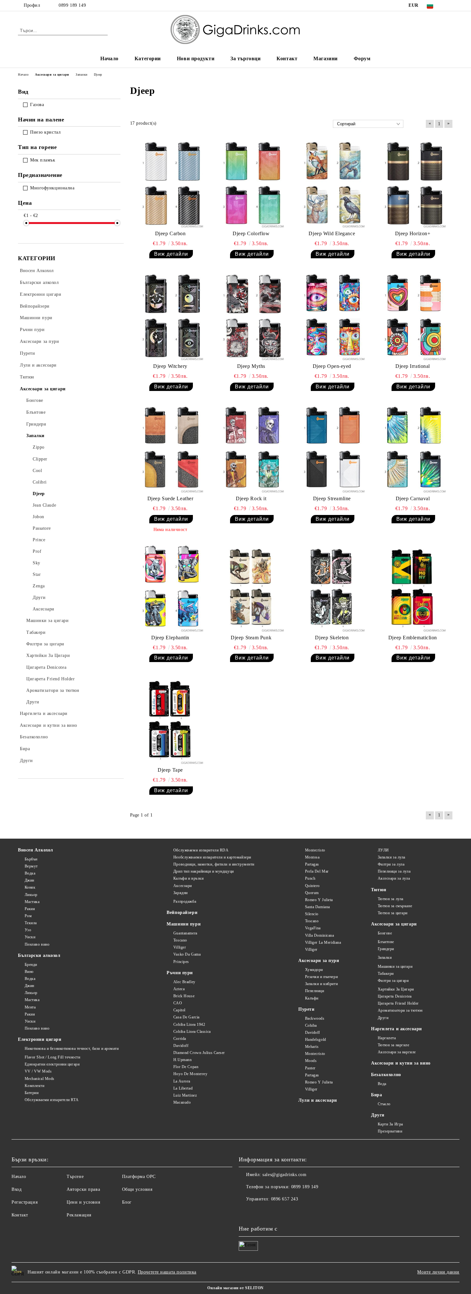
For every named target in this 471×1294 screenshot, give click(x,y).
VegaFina (313, 928)
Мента (30, 1007)
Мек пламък (42, 160)
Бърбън (31, 859)
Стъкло (384, 1104)
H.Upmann (182, 1060)
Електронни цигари (40, 1039)
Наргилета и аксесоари (396, 1028)
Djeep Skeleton (332, 637)
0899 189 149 (72, 5)
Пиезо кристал (45, 132)
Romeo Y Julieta (319, 900)
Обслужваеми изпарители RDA (200, 850)
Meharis (311, 1046)
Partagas (312, 864)
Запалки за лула (391, 857)
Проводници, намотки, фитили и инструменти (213, 864)
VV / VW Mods (38, 1071)
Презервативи (390, 1131)
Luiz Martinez (185, 1095)
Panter (310, 1068)
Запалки (385, 957)
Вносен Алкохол (35, 850)
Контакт (287, 58)
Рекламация (79, 1215)
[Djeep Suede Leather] (170, 449)
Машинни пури (184, 924)
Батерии (31, 1093)
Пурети (306, 1009)
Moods (311, 1060)
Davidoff (180, 1045)
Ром (28, 916)
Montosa (312, 857)
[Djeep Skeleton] (331, 588)
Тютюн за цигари (393, 913)
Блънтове (386, 942)
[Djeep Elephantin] (170, 588)
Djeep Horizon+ (413, 233)
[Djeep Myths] (251, 316)
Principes (181, 961)
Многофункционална (52, 188)
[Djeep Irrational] (412, 316)
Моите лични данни (438, 1272)
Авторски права (83, 1189)
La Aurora (181, 1081)
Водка (30, 873)
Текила (31, 923)
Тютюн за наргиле (393, 1045)
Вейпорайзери (182, 912)
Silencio (311, 914)
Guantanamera (185, 933)
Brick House (183, 996)
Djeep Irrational (412, 366)
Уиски (30, 937)
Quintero (312, 885)
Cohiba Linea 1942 (189, 1024)
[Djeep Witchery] (170, 316)
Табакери (386, 973)
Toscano (180, 940)
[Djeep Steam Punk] (251, 588)
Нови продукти (195, 58)
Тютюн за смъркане (395, 906)
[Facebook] (449, 5)
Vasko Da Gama (187, 954)
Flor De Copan (185, 1067)
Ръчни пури (180, 972)
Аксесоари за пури (318, 960)
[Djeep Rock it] (251, 449)
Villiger (179, 947)
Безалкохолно (386, 1074)
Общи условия (137, 1189)
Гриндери (386, 949)
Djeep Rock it (251, 498)
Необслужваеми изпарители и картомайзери (212, 857)
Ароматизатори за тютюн (400, 1010)
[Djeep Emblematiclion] (412, 588)
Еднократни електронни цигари (52, 1064)
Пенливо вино (37, 944)
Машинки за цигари (395, 966)
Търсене (75, 1176)
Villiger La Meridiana (323, 942)
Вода (382, 1084)
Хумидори (314, 969)
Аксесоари (182, 885)
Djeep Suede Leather (170, 498)
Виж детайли (171, 254)
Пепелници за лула (394, 871)
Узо (28, 930)
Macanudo (182, 1102)
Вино (29, 971)
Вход (16, 1189)
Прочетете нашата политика (167, 1272)
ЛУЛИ (383, 850)
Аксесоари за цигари (394, 924)
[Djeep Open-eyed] (331, 316)
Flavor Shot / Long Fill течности (52, 1057)
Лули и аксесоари (317, 1100)
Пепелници (314, 991)
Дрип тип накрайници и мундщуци (203, 871)
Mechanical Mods (39, 1078)
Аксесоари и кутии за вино (401, 1063)
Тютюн (378, 889)
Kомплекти (35, 1085)
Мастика (32, 902)
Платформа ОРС (139, 1176)
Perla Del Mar (317, 871)
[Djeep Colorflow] (251, 184)
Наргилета (387, 1038)
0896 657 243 (284, 1199)
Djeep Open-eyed (332, 366)
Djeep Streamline (332, 498)
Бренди (31, 964)
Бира (376, 1094)
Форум (362, 58)
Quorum (312, 893)
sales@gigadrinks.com (284, 1174)
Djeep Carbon (170, 233)
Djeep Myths (251, 366)
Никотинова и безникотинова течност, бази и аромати (72, 1048)
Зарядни (180, 893)
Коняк (30, 887)
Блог (127, 1202)
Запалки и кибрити (321, 984)
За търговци (245, 58)
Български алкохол (39, 955)
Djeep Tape (170, 770)
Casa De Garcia (186, 1017)
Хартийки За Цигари (396, 989)
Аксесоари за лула (394, 878)
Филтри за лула (391, 864)
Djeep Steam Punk (251, 637)
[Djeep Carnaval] (412, 449)
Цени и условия (83, 1202)
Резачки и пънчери (321, 977)
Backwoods (315, 1018)
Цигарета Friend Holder (398, 1003)
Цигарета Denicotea (395, 996)
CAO (177, 1003)
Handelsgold (315, 1039)
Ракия (30, 909)
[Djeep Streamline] (331, 449)
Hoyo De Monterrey (190, 1074)
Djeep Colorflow (251, 233)
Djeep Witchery (170, 366)
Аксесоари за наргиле (397, 1052)
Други (383, 1018)
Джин (29, 880)
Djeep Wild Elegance (332, 233)
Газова (37, 104)
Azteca (179, 989)
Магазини (325, 58)
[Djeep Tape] (170, 720)
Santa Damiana (317, 907)
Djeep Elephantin (170, 637)
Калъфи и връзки (188, 878)
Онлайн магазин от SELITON (235, 1288)
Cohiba (311, 1025)
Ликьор (31, 894)
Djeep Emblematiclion (412, 637)
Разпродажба (184, 901)
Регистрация (24, 1202)
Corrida (179, 1038)
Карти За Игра (390, 1124)
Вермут (31, 866)
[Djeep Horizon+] (412, 184)
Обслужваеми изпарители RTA (51, 1100)
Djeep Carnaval (413, 498)
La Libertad (183, 1088)
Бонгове (385, 933)
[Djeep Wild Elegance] (331, 184)
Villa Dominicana (319, 935)
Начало (109, 58)
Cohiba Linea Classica (192, 1031)
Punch (310, 878)
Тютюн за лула (390, 899)
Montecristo (315, 850)
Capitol (179, 1010)
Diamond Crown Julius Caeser (199, 1052)
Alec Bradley (184, 982)
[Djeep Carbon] (170, 184)
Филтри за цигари (393, 980)
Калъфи (311, 998)
